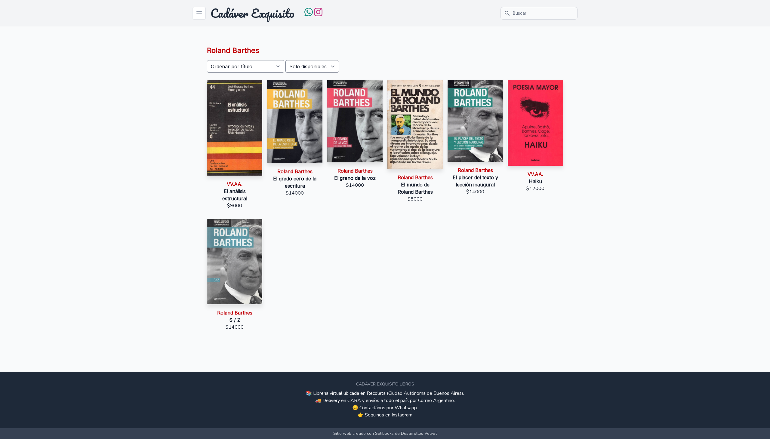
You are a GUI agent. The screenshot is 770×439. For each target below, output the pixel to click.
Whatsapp (406, 407)
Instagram (402, 415)
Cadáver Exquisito (252, 13)
